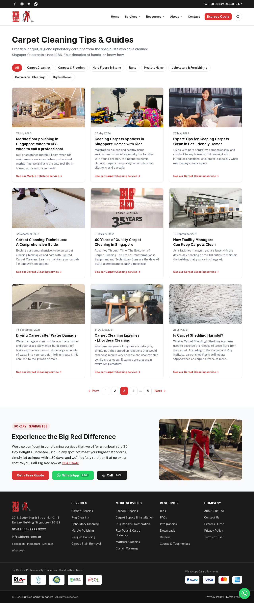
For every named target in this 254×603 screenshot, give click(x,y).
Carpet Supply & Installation (135, 517)
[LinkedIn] (29, 4)
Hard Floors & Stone (107, 67)
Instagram (33, 543)
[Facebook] (15, 4)
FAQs (163, 517)
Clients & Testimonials (175, 543)
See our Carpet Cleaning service (117, 176)
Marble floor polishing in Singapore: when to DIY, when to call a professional (39, 144)
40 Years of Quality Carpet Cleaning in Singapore (118, 242)
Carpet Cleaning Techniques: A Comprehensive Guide (41, 242)
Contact (194, 16)
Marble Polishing (82, 530)
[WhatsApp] (36, 4)
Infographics (168, 524)
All (17, 67)
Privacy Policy (213, 530)
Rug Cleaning (80, 517)
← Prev (93, 391)
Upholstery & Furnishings (189, 67)
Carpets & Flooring (71, 67)
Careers (165, 537)
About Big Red (214, 511)
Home (115, 16)
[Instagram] (22, 4)
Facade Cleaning (127, 511)
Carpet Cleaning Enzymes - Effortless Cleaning (117, 337)
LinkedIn (47, 543)
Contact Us (211, 517)
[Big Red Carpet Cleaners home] (23, 17)
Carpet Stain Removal (86, 543)
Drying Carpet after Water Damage (46, 335)
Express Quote (218, 16)
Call (114, 475)
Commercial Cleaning (30, 77)
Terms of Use (213, 537)
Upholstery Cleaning (85, 524)
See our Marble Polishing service (39, 176)
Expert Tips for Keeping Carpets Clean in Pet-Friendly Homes (201, 141)
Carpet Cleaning (38, 67)
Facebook (18, 543)
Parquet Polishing (83, 537)
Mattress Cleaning (128, 541)
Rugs (132, 67)
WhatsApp (75, 475)
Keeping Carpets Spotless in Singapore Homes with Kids (119, 141)
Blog (163, 511)
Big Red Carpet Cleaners (37, 596)
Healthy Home (154, 67)
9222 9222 (38, 529)
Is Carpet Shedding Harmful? (198, 335)
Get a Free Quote (30, 475)
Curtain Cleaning (127, 548)
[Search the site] (238, 16)
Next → (160, 391)
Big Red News (62, 77)
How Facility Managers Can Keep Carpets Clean (194, 242)
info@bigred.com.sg (26, 536)
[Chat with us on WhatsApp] (244, 593)
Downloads (167, 530)
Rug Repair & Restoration (133, 524)
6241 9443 (70, 463)
